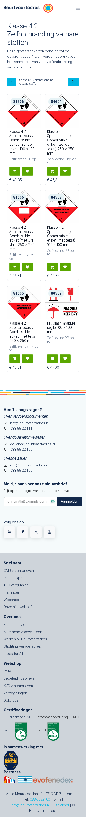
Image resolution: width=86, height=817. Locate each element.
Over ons (12, 616)
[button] (14, 171)
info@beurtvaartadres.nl (30, 805)
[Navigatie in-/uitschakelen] (78, 8)
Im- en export (14, 578)
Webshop (11, 600)
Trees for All (13, 654)
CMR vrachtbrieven (19, 571)
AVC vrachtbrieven (18, 686)
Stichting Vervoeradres (22, 646)
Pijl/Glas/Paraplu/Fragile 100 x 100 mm (61, 327)
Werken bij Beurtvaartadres (25, 639)
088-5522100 (40, 799)
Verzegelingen (15, 693)
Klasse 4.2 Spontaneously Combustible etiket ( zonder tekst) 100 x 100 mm (22, 142)
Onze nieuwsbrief (18, 607)
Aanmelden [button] (69, 501)
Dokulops (11, 700)
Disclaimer (60, 805)
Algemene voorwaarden (23, 632)
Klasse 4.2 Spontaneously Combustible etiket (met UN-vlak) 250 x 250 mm (22, 238)
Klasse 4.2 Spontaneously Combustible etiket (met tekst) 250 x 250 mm (23, 332)
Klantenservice (15, 624)
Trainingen (12, 592)
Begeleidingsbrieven (20, 678)
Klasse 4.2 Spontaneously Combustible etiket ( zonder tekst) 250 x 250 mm (60, 142)
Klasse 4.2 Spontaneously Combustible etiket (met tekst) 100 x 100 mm (61, 236)
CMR (7, 671)
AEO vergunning (16, 585)
